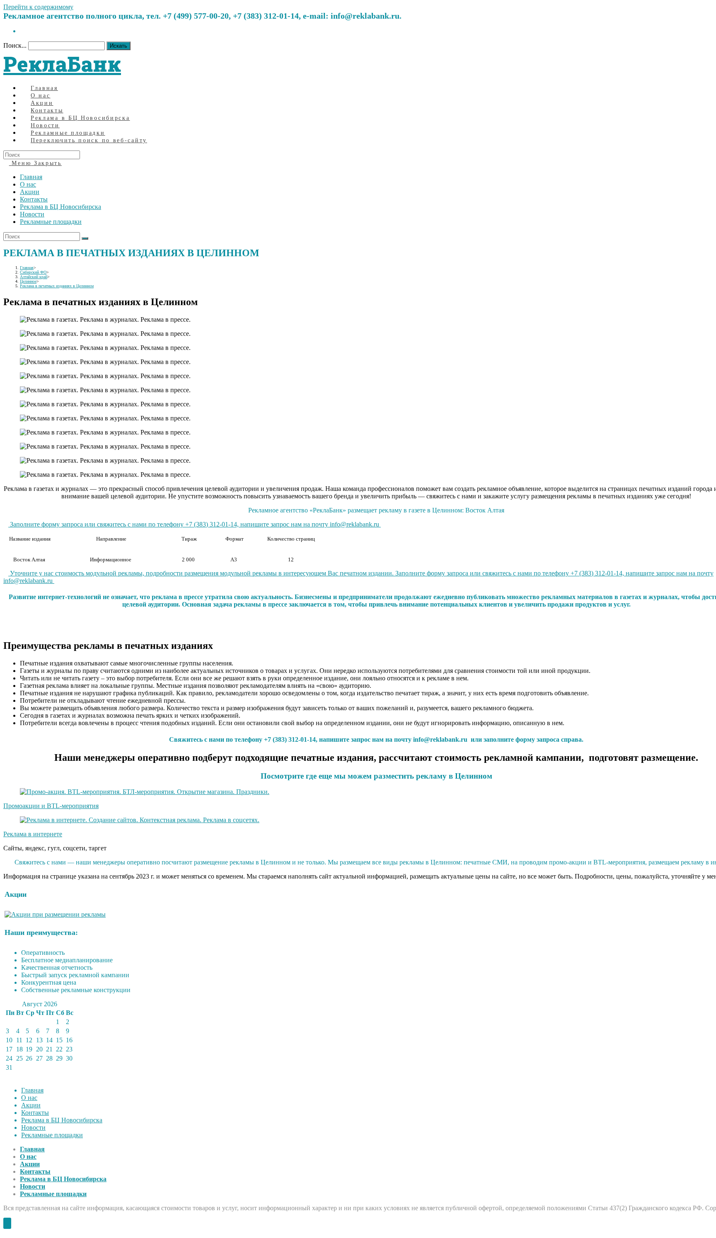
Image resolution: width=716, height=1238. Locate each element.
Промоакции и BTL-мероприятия (51, 805)
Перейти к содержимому (38, 6)
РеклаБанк (62, 64)
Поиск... (15, 45)
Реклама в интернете (32, 833)
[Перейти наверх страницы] (7, 1223)
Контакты (34, 199)
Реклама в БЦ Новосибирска (60, 206)
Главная (31, 176)
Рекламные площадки (51, 221)
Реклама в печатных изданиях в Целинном (57, 286)
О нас (28, 184)
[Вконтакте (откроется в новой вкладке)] (22, 30)
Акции (29, 191)
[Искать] (85, 238)
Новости (32, 214)
